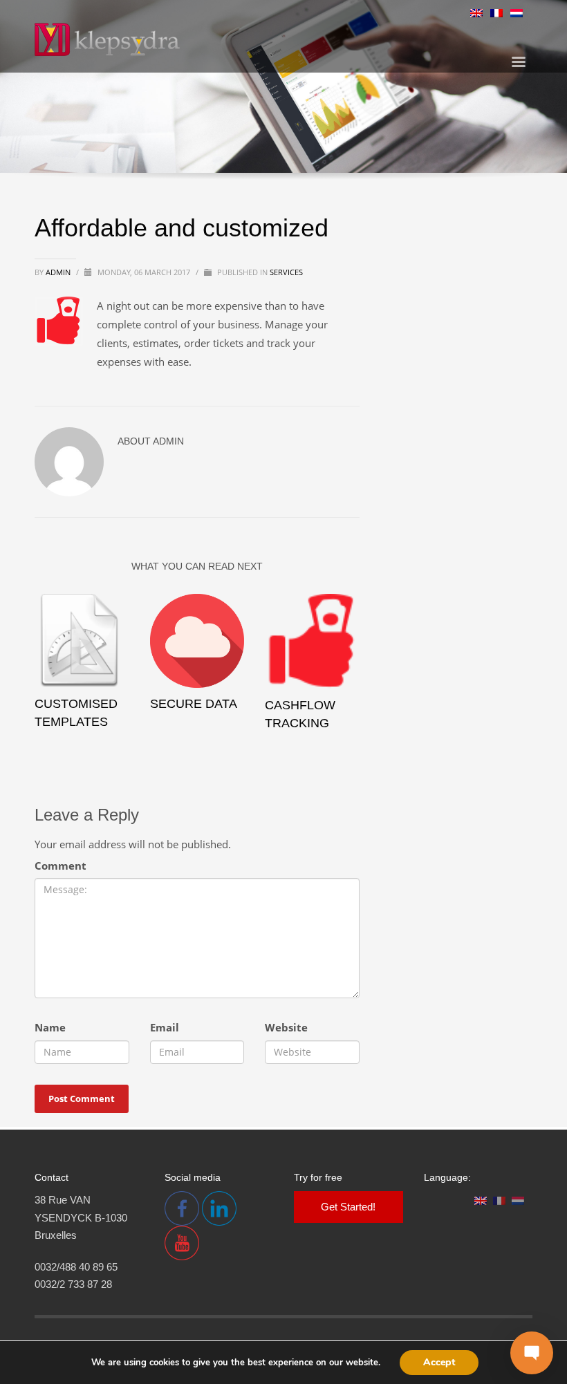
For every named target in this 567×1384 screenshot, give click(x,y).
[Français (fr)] (496, 12)
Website (286, 1027)
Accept (439, 1362)
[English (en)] (476, 12)
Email (164, 1027)
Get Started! (348, 1207)
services (286, 272)
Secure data (193, 704)
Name (50, 1027)
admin (59, 272)
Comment (60, 865)
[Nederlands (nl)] (516, 12)
